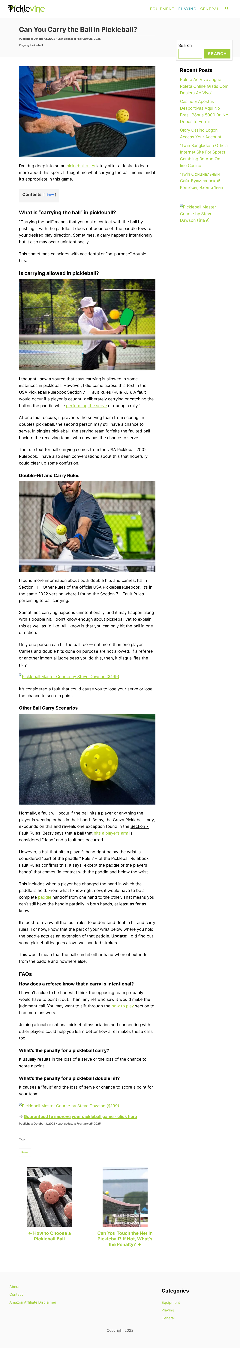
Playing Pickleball (31, 45)
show (50, 195)
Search (185, 45)
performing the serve (86, 405)
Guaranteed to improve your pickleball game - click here (80, 1116)
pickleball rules (81, 165)
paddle (44, 897)
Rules (24, 1152)
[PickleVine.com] (41, 9)
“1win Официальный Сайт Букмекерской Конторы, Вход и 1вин (201, 181)
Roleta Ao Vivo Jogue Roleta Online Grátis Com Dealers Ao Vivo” (204, 86)
